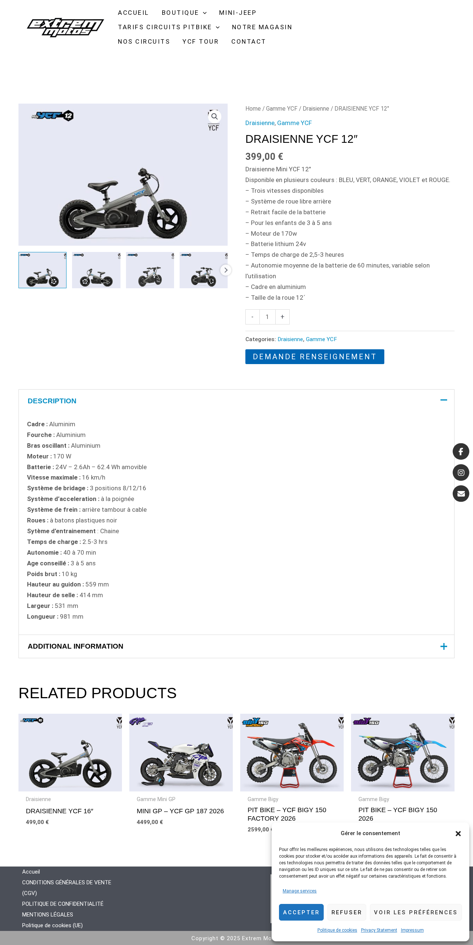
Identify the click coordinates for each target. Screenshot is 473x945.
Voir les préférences (416, 912)
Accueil (31, 871)
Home (253, 108)
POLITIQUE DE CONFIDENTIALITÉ (62, 904)
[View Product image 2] (96, 270)
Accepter (301, 912)
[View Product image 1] (42, 270)
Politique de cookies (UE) (52, 925)
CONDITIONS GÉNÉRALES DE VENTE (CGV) (66, 888)
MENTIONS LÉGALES (47, 914)
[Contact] (461, 493)
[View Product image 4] (204, 270)
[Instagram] (461, 472)
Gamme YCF (281, 108)
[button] (458, 833)
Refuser (346, 912)
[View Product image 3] (150, 270)
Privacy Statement (379, 930)
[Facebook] (461, 451)
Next (225, 270)
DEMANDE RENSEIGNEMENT (315, 356)
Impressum (412, 930)
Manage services (300, 891)
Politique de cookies (337, 930)
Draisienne (316, 108)
